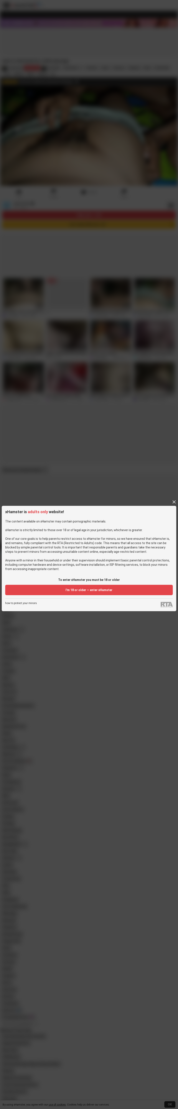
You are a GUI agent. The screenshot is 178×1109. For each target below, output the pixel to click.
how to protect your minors (21, 603)
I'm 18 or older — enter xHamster (89, 590)
